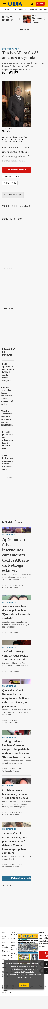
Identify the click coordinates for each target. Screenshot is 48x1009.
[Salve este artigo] (13, 73)
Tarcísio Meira (11, 176)
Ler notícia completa (16, 170)
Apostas (14, 938)
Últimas (7, 18)
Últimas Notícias (19, 10)
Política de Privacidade (24, 972)
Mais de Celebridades (21, 878)
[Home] (15, 5)
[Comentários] (16, 73)
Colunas (5, 959)
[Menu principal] (4, 3)
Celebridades (10, 49)
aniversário (10, 183)
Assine (40, 4)
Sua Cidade (14, 933)
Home (7, 10)
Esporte (5, 955)
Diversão (6, 951)
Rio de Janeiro (35, 10)
